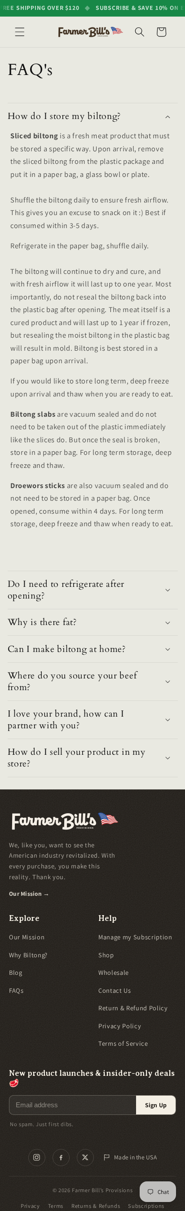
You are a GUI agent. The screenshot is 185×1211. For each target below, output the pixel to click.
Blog (15, 972)
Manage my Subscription (135, 937)
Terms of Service (123, 1043)
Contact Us (114, 990)
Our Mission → (29, 894)
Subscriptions (146, 1206)
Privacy (30, 1206)
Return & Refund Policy (133, 1008)
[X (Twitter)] (85, 1157)
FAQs (16, 990)
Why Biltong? (28, 955)
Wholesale (113, 972)
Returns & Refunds (95, 1206)
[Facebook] (61, 1157)
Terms (55, 1206)
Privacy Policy (119, 1026)
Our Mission (26, 937)
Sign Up (156, 1105)
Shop (106, 955)
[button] (20, 32)
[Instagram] (36, 1157)
